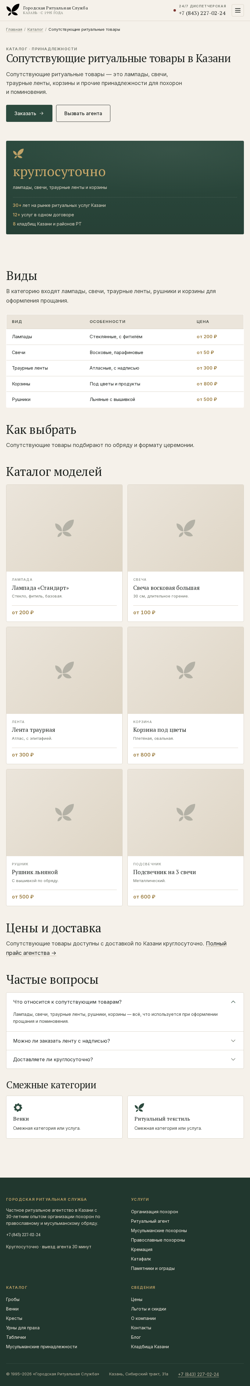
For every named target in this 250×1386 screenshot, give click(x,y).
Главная (14, 29)
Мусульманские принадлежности (41, 1346)
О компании (143, 1318)
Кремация (141, 1249)
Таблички (16, 1337)
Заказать (25, 113)
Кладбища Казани (150, 1346)
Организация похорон (154, 1211)
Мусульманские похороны (159, 1230)
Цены (136, 1299)
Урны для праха (23, 1327)
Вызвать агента (83, 113)
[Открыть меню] (238, 10)
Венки (12, 1308)
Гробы (13, 1299)
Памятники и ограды (153, 1268)
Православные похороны (158, 1239)
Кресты (14, 1318)
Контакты (141, 1327)
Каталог (35, 29)
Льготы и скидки (148, 1308)
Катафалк (141, 1258)
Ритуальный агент (150, 1221)
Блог (136, 1337)
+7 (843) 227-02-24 (23, 1234)
